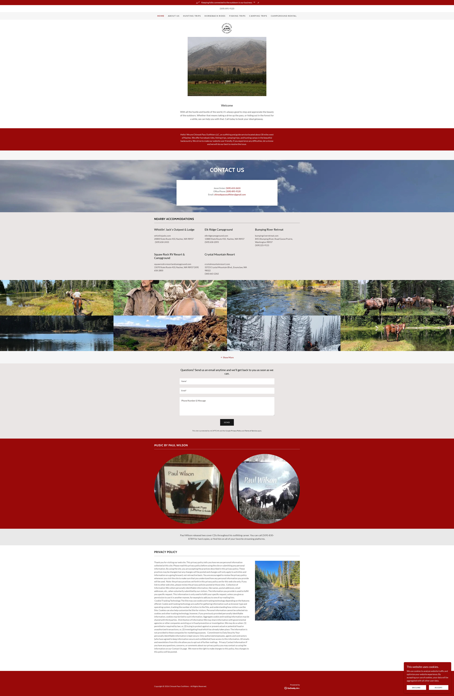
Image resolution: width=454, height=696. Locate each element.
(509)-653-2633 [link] (233, 188)
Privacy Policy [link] (236, 431)
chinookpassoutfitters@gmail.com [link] (230, 194)
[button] (227, 357)
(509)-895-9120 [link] (227, 8)
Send (227, 422)
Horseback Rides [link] (215, 16)
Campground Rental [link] (284, 16)
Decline (416, 688)
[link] (227, 28)
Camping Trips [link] (258, 16)
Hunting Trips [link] (192, 16)
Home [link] (160, 16)
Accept (438, 688)
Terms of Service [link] (251, 431)
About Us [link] (173, 16)
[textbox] (227, 381)
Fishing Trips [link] (237, 16)
